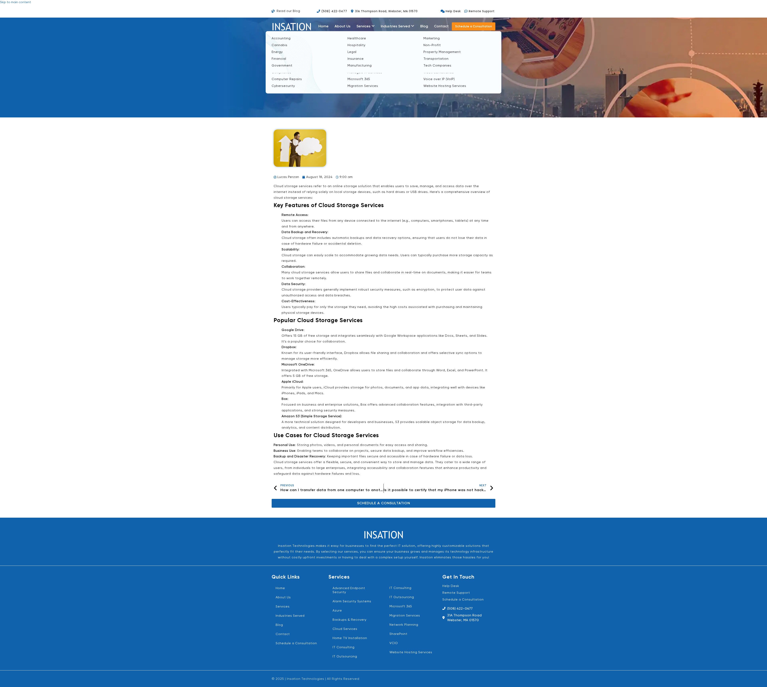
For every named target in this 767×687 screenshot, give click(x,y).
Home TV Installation (350, 638)
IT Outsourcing (345, 656)
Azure (337, 610)
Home (323, 26)
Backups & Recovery (350, 619)
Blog (424, 26)
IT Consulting (344, 647)
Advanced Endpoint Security (349, 590)
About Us (343, 26)
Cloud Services (345, 629)
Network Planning (403, 624)
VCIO (393, 643)
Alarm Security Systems (352, 601)
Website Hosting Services (410, 652)
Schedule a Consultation (296, 643)
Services (283, 606)
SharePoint (398, 634)
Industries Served (290, 616)
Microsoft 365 (400, 606)
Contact (441, 26)
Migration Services (404, 615)
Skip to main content (15, 2)
